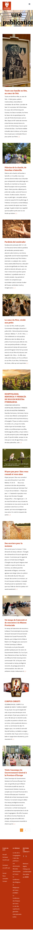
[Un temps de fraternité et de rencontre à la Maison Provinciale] (16, 605)
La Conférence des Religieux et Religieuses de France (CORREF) (16, 885)
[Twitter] (26, 856)
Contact (5, 881)
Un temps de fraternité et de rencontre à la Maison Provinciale (16, 622)
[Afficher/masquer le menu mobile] (29, 4)
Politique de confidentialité (26, 870)
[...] (19, 136)
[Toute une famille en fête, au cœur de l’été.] (16, 60)
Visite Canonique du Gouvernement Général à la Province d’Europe (16, 772)
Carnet (4, 873)
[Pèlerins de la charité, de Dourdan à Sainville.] (16, 153)
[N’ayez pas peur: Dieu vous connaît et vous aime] (16, 458)
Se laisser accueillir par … (6, 867)
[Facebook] (23, 856)
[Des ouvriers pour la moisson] (16, 530)
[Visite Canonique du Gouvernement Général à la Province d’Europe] (16, 755)
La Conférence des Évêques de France (16, 899)
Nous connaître (5, 877)
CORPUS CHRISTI (12, 701)
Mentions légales (25, 865)
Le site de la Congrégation (16, 854)
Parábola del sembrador (15, 242)
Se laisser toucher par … (6, 859)
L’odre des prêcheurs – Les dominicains (16, 862)
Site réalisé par (26, 875)
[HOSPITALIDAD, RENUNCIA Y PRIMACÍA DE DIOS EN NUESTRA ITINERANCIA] (16, 379)
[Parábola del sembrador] (16, 229)
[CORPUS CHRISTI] (16, 687)
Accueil (5, 854)
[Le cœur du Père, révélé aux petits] (16, 305)
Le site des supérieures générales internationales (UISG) (16, 911)
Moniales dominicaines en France (16, 871)
